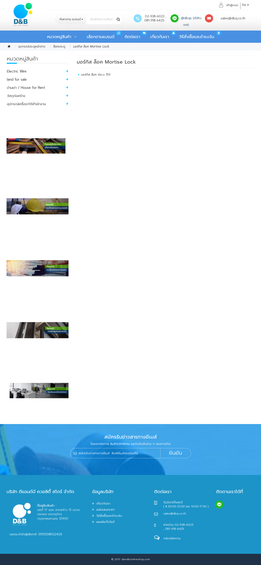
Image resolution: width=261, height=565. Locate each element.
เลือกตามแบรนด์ (100, 37)
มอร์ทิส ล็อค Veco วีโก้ (95, 75)
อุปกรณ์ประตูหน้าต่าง (31, 46)
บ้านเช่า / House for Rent (26, 87)
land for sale (17, 79)
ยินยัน (175, 453)
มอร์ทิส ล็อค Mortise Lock (91, 46)
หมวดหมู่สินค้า (60, 37)
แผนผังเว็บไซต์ (105, 522)
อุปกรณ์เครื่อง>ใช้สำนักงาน (26, 104)
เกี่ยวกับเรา (159, 37)
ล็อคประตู (59, 46)
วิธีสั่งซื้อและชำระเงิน (196, 37)
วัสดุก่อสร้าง (16, 95)
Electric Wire (17, 71)
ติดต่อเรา (132, 37)
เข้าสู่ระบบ (232, 5)
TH (244, 5)
